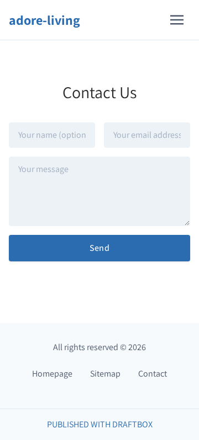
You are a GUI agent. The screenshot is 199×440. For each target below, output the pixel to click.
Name (19, 124)
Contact (152, 373)
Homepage (52, 373)
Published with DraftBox (100, 424)
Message (25, 158)
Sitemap (105, 373)
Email (114, 124)
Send (100, 248)
